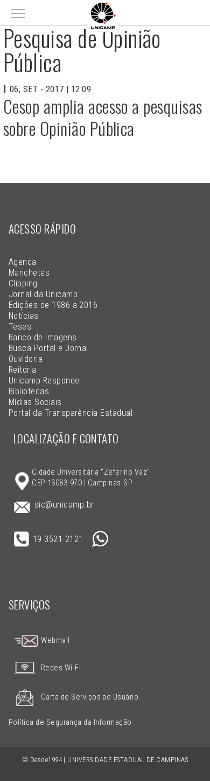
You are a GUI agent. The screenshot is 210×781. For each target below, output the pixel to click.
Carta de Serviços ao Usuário (89, 697)
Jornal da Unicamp (43, 294)
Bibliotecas (29, 391)
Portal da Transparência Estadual (70, 413)
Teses (20, 326)
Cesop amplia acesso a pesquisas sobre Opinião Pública (102, 117)
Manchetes (29, 273)
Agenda (23, 262)
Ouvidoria (26, 359)
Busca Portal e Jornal (48, 348)
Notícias (24, 316)
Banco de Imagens (43, 337)
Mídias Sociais (35, 402)
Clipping (23, 283)
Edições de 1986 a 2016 (53, 305)
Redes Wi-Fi (61, 668)
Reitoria (23, 370)
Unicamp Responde (44, 380)
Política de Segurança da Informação (70, 722)
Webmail (54, 640)
